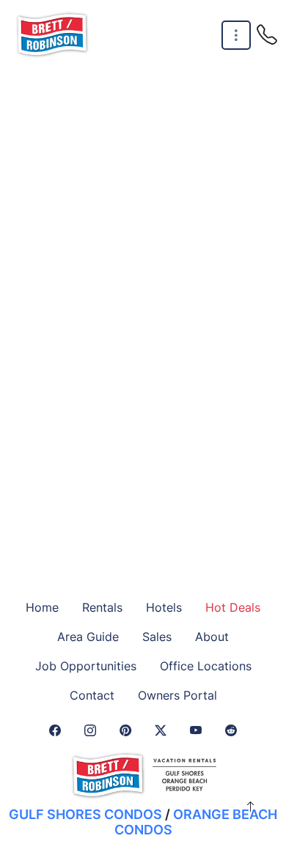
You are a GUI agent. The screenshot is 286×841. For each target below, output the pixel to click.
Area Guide (88, 636)
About (212, 636)
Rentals (102, 607)
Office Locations (206, 666)
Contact (92, 695)
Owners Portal (177, 695)
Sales (157, 636)
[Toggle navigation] (236, 36)
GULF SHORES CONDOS (85, 814)
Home (42, 607)
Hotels (164, 607)
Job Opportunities (85, 666)
